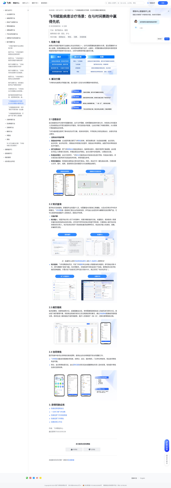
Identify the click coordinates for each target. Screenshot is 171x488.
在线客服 (71, 460)
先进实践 (51, 10)
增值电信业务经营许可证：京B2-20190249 (115, 485)
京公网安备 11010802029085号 (93, 485)
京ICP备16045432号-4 (74, 485)
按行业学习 (59, 10)
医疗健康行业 (69, 10)
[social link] (27, 478)
